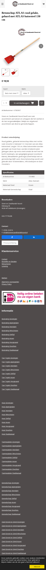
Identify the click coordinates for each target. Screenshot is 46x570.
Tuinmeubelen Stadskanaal (11, 473)
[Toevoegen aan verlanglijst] (41, 103)
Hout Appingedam (8, 407)
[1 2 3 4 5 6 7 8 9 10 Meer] (5, 103)
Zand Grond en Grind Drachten (13, 549)
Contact (4, 259)
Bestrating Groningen (9, 319)
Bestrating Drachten (9, 346)
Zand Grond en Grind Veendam (13, 530)
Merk (24, 89)
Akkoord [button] (37, 567)
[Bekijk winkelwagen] (43, 4)
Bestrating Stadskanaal (10, 350)
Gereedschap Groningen (10, 483)
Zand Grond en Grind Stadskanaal (14, 553)
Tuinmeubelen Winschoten (11, 454)
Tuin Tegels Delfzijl (8, 374)
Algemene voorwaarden (10, 282)
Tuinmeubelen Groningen (11, 442)
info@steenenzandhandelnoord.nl (15, 232)
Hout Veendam (7, 411)
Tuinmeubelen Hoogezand (11, 465)
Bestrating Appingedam (10, 323)
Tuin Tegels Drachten (9, 385)
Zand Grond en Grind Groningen (13, 522)
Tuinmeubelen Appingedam (11, 446)
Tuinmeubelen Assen (9, 461)
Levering (5, 266)
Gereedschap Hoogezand (11, 506)
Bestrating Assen (8, 338)
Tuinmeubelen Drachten (10, 469)
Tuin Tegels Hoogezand (10, 381)
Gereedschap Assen (9, 502)
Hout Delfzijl (6, 418)
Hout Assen (6, 422)
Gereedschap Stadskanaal (11, 514)
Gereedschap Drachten (10, 510)
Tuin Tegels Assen (8, 377)
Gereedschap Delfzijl (9, 498)
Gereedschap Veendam (10, 491)
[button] (5, 72)
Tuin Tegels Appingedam (11, 362)
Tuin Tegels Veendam (9, 366)
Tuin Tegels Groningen (10, 358)
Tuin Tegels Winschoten (10, 370)
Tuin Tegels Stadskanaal (10, 389)
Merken (4, 278)
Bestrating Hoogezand (10, 342)
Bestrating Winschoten (10, 331)
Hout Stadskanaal (8, 434)
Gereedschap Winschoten (11, 495)
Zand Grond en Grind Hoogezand (14, 545)
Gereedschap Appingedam (11, 487)
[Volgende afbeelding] (41, 46)
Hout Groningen (7, 403)
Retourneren (6, 264)
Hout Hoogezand (8, 426)
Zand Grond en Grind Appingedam (14, 526)
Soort (5, 89)
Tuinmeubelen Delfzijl (9, 457)
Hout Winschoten (8, 414)
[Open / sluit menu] (2, 4)
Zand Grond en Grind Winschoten (14, 534)
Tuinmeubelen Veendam (10, 450)
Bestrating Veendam (9, 327)
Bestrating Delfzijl (8, 334)
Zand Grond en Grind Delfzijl (12, 538)
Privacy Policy (7, 284)
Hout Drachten (7, 430)
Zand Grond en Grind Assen (12, 541)
